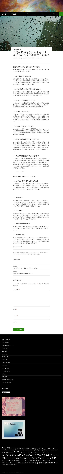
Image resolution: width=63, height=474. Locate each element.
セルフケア (56, 455)
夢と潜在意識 (5, 354)
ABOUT (23, 13)
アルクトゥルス (51, 448)
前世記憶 (4, 374)
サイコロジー (17, 259)
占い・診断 (4, 351)
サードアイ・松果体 (26, 452)
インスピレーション (6, 382)
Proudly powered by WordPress (17, 472)
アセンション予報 (6, 362)
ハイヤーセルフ (16, 460)
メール (15, 315)
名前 (15, 309)
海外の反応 (4, 376)
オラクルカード (28, 450)
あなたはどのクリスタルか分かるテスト (23, 272)
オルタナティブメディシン (7, 345)
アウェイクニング (17, 49)
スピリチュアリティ (9, 455)
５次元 (14, 464)
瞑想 (7, 464)
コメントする (39, 58)
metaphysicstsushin (29, 58)
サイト (15, 322)
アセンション (17, 448)
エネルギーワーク (14, 450)
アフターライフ (41, 448)
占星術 (19, 462)
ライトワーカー (7, 463)
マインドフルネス (6, 371)
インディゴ (5, 450)
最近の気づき (55, 13)
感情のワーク (53, 463)
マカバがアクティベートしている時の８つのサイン (25, 267)
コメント (16, 289)
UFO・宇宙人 (7, 448)
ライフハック (5, 348)
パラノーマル (5, 359)
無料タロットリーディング (46, 13)
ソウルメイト (6, 458)
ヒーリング (34, 460)
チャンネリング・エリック (42, 457)
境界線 (23, 462)
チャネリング (24, 458)
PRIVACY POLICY (6, 472)
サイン (17, 452)
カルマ (55, 450)
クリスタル (4, 452)
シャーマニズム (5, 368)
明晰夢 (3, 464)
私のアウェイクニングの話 (7, 379)
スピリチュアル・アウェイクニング (34, 454)
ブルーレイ (40, 460)
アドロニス (33, 448)
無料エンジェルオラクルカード (33, 13)
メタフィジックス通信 (9, 14)
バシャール (26, 460)
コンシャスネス (5, 342)
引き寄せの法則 (5, 356)
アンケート (4, 365)
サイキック (10, 452)
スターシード (47, 452)
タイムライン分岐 (15, 458)
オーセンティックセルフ (38, 450)
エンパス (22, 450)
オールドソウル (50, 450)
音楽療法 (10, 464)
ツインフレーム (6, 460)
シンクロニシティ (37, 452)
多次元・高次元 (29, 462)
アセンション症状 (25, 448)
